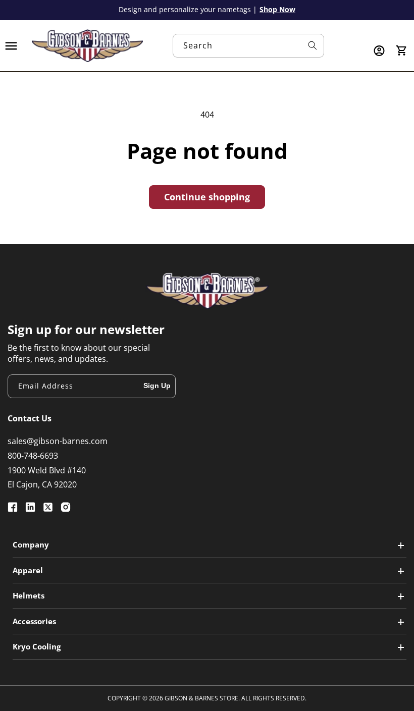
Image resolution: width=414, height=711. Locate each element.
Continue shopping (207, 197)
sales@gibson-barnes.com (58, 441)
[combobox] (248, 45)
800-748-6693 (33, 455)
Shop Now (277, 9)
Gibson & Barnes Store (201, 698)
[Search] (312, 45)
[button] (11, 46)
